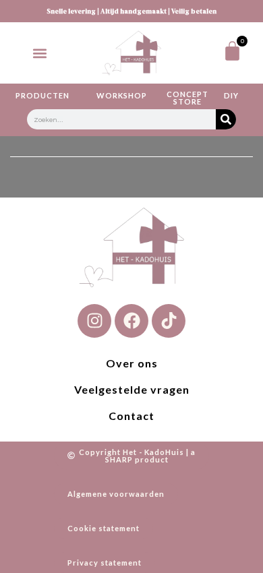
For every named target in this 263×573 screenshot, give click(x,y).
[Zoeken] (226, 119)
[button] (39, 53)
